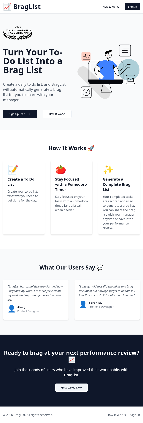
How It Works (111, 6)
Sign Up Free (17, 114)
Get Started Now (71, 387)
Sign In (132, 6)
